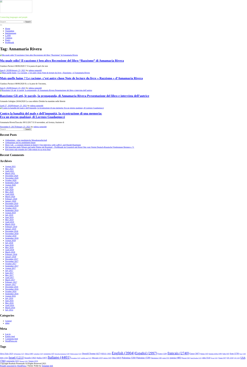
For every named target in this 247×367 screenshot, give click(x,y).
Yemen (33, 361)
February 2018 (11, 254)
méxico (107, 358)
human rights (215, 354)
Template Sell (47, 366)
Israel (16, 357)
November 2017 (11, 261)
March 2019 (10, 224)
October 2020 (10, 180)
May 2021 (9, 169)
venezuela (12, 361)
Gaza (195, 353)
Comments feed (11, 339)
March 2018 (10, 252)
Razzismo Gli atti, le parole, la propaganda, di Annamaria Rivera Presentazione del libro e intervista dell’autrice (74, 95)
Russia (186, 358)
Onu (116, 358)
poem (165, 358)
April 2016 (9, 305)
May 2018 (9, 247)
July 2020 (9, 187)
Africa (29, 354)
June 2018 (9, 245)
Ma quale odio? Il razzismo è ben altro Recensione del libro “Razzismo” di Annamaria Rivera (62, 60)
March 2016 (10, 308)
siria (206, 358)
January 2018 (10, 257)
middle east (86, 358)
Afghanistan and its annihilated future (20, 142)
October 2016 (10, 291)
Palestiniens (156, 358)
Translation (9, 31)
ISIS (4, 358)
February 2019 (11, 227)
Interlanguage (10, 33)
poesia (176, 357)
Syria (214, 358)
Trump (222, 358)
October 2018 (10, 236)
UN (237, 358)
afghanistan (19, 354)
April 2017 (9, 277)
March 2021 (10, 173)
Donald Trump (91, 353)
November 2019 (11, 206)
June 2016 (9, 301)
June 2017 (9, 273)
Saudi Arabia (196, 358)
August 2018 (10, 240)
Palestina (129, 357)
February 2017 (11, 282)
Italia (42, 358)
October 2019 (10, 208)
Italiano (59, 357)
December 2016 (11, 287)
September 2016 (11, 294)
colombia (38, 354)
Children (8, 38)
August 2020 (10, 185)
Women (24, 361)
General (8, 321)
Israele (30, 358)
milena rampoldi (35, 70)
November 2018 (11, 233)
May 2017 (9, 275)
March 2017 (10, 280)
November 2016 (11, 289)
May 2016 (9, 303)
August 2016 (10, 296)
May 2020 (9, 192)
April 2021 (9, 171)
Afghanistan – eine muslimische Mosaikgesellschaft (26, 140)
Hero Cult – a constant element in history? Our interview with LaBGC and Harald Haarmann (43, 145)
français (178, 353)
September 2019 (11, 210)
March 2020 (10, 196)
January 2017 (10, 284)
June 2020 (9, 190)
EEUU (106, 354)
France (162, 354)
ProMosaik (9, 42)
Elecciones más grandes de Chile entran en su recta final (28, 149)
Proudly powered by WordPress (13, 366)
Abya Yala (6, 354)
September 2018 (11, 238)
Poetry (7, 40)
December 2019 (11, 203)
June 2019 (9, 217)
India (226, 354)
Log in (8, 334)
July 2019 (9, 215)
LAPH (8, 35)
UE (230, 358)
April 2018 (9, 250)
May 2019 (9, 220)
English (123, 353)
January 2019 (10, 229)
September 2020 (11, 183)
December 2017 (11, 259)
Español (146, 353)
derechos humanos (62, 354)
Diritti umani (76, 354)
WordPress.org (11, 341)
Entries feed (10, 336)
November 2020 (11, 178)
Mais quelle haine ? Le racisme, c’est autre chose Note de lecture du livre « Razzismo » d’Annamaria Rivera (71, 78)
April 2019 (9, 222)
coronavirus (48, 354)
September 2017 (11, 266)
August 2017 (10, 268)
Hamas (204, 354)
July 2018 (9, 243)
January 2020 (10, 201)
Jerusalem (76, 358)
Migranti (97, 358)
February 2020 (11, 199)
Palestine (143, 357)
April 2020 (9, 194)
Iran (234, 353)
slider (7, 323)
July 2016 (9, 298)
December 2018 (11, 231)
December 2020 (11, 176)
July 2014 (9, 310)
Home (7, 29)
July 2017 (9, 271)
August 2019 (10, 213)
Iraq (243, 354)
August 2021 (10, 166)
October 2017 (10, 264)
